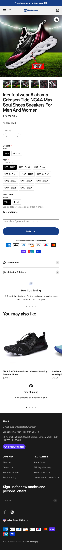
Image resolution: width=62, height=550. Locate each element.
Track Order (39, 462)
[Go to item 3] (25, 84)
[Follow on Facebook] (5, 512)
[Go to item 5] (44, 84)
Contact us (8, 467)
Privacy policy (9, 477)
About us (7, 462)
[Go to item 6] (53, 84)
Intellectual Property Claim (46, 477)
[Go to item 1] (7, 84)
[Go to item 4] (35, 84)
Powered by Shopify (30, 542)
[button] (9, 123)
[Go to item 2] (16, 84)
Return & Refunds (42, 472)
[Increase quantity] (17, 136)
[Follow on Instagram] (12, 512)
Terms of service (10, 472)
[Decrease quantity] (6, 136)
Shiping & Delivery (42, 467)
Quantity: (7, 130)
